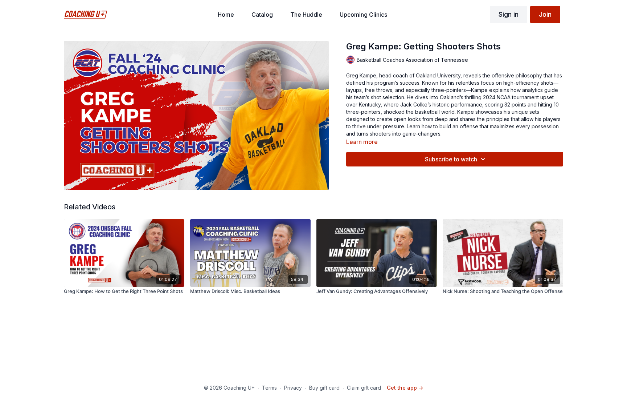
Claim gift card (364, 388)
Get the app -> (405, 388)
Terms (269, 388)
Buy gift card (324, 388)
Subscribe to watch (451, 159)
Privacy (293, 388)
